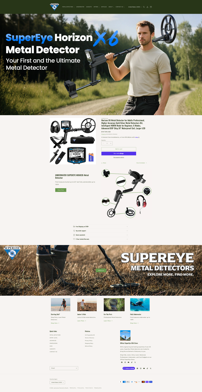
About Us (101, 270)
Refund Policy (88, 346)
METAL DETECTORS (55, 335)
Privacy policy (81, 387)
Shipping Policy (89, 343)
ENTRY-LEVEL (53, 337)
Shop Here (54, 323)
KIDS (51, 346)
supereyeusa (56, 388)
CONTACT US (53, 351)
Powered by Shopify (63, 388)
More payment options (118, 157)
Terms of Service (89, 337)
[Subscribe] (76, 368)
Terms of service (89, 387)
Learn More (80, 321)
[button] (68, 7)
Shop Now (61, 190)
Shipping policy (98, 387)
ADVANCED (53, 340)
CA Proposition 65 (90, 335)
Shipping (103, 134)
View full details (140, 163)
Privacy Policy (88, 340)
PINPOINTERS (53, 343)
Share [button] (104, 163)
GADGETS (52, 349)
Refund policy (73, 387)
